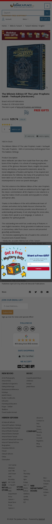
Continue (38, 268)
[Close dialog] (49, 246)
